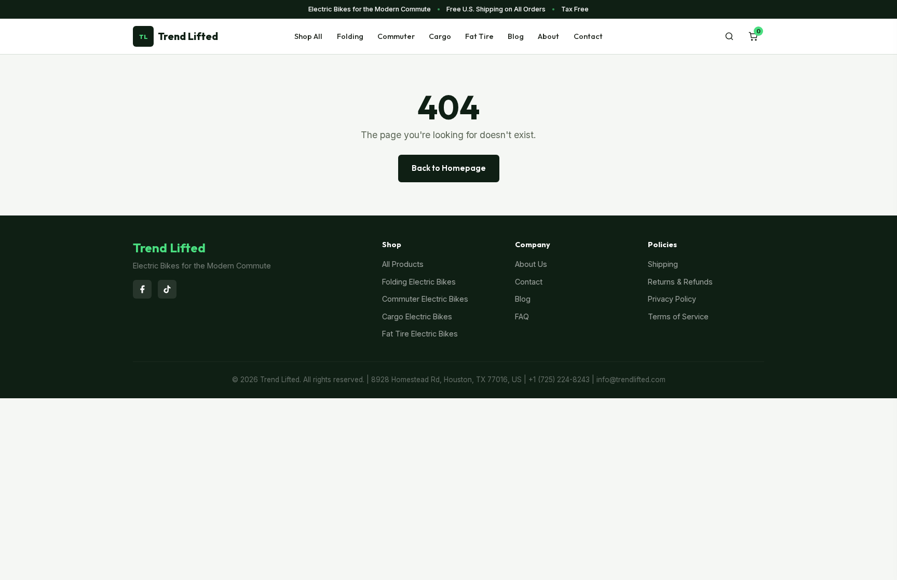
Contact (588, 36)
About (548, 36)
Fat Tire (479, 36)
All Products (403, 264)
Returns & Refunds (680, 281)
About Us (531, 264)
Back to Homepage (449, 168)
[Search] (729, 36)
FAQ (522, 316)
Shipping (663, 264)
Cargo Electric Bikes (417, 316)
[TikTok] (167, 289)
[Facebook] (142, 289)
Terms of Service (678, 316)
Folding (350, 36)
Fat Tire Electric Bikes (420, 333)
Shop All (308, 36)
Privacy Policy (672, 298)
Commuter (396, 36)
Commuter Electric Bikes (425, 298)
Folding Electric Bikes (419, 281)
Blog (516, 36)
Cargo (440, 36)
